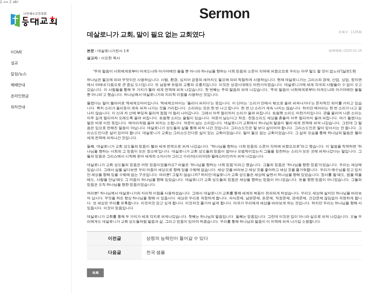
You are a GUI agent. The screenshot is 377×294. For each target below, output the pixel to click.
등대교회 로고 (36, 20)
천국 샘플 (155, 252)
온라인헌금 (20, 96)
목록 (95, 272)
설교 (14, 63)
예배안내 (18, 85)
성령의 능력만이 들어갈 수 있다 (177, 238)
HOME (16, 52)
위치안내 (18, 107)
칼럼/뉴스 (18, 74)
